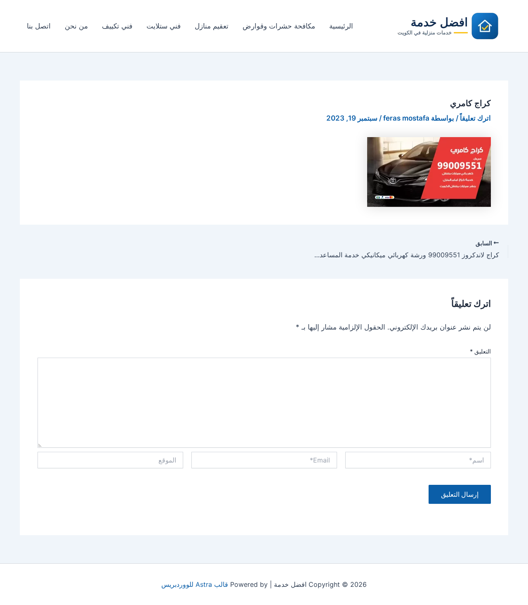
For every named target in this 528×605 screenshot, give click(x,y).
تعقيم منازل (212, 26)
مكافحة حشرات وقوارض (279, 26)
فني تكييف (117, 26)
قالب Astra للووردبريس (194, 584)
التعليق (480, 351)
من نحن (76, 26)
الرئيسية (341, 26)
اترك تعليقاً (475, 118)
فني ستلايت (163, 26)
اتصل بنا (39, 26)
